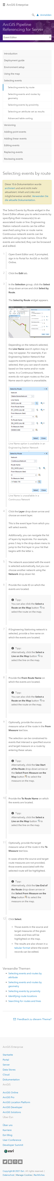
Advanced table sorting (20, 118)
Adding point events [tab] (15, 131)
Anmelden (45, 15)
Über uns (7, 1125)
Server (6, 1064)
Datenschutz (8, 1175)
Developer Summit (13, 1145)
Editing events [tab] (11, 145)
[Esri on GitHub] (15, 1161)
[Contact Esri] (20, 1161)
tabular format (22, 947)
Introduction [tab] (10, 53)
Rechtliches (39, 1175)
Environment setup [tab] (14, 67)
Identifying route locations (22, 996)
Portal (6, 1059)
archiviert (10, 188)
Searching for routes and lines (24, 1001)
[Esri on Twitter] (5, 1161)
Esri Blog (7, 1135)
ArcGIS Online (10, 1092)
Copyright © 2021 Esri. (14, 1171)
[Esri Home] (9, 1151)
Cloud (6, 1074)
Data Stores (9, 1069)
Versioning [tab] (10, 125)
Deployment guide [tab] (14, 60)
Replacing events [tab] (13, 152)
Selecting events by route (21, 87)
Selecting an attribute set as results (26, 111)
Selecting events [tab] (13, 80)
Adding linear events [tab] (15, 138)
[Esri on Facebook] (10, 1161)
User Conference (12, 1140)
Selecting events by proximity (23, 104)
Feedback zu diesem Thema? (34, 1019)
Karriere (7, 1130)
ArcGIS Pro (8, 1097)
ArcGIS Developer (12, 1107)
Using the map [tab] (12, 73)
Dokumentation (11, 1079)
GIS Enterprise (17, 4)
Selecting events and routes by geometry (24, 96)
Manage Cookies (24, 1175)
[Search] (33, 14)
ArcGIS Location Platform (16, 1102)
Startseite (8, 1054)
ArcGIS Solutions (12, 1112)
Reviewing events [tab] (13, 158)
